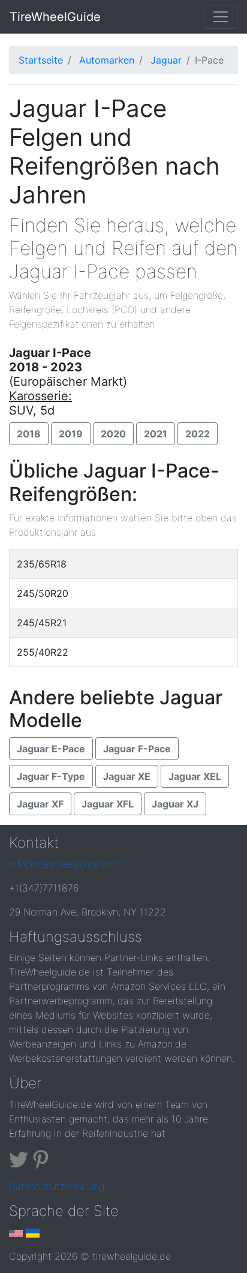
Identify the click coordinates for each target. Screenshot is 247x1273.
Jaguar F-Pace (137, 749)
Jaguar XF (40, 804)
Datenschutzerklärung (56, 1186)
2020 (113, 434)
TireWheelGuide (55, 17)
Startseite (41, 60)
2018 (29, 434)
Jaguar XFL (108, 804)
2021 (155, 434)
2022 (197, 434)
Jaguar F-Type (51, 776)
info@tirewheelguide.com (64, 864)
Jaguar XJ (175, 804)
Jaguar (166, 60)
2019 (71, 434)
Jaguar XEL (194, 776)
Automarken (106, 60)
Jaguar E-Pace (51, 749)
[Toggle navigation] (220, 17)
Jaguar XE (126, 776)
